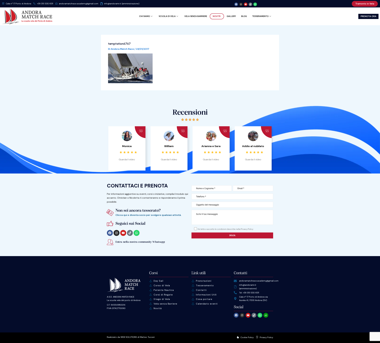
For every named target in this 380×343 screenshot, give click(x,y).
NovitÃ (217, 16)
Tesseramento (260, 16)
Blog (244, 16)
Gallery (231, 16)
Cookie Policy (247, 337)
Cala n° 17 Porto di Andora (18, 3)
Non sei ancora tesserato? (138, 210)
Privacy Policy (266, 337)
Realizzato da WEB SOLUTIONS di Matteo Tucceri (131, 337)
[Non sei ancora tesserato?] (110, 212)
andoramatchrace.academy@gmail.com (78, 3)
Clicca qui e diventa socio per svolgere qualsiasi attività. (148, 215)
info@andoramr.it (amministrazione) (121, 3)
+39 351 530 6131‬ (45, 3)
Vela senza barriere (195, 16)
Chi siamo (144, 16)
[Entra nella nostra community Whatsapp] (110, 242)
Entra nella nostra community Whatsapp (140, 241)
